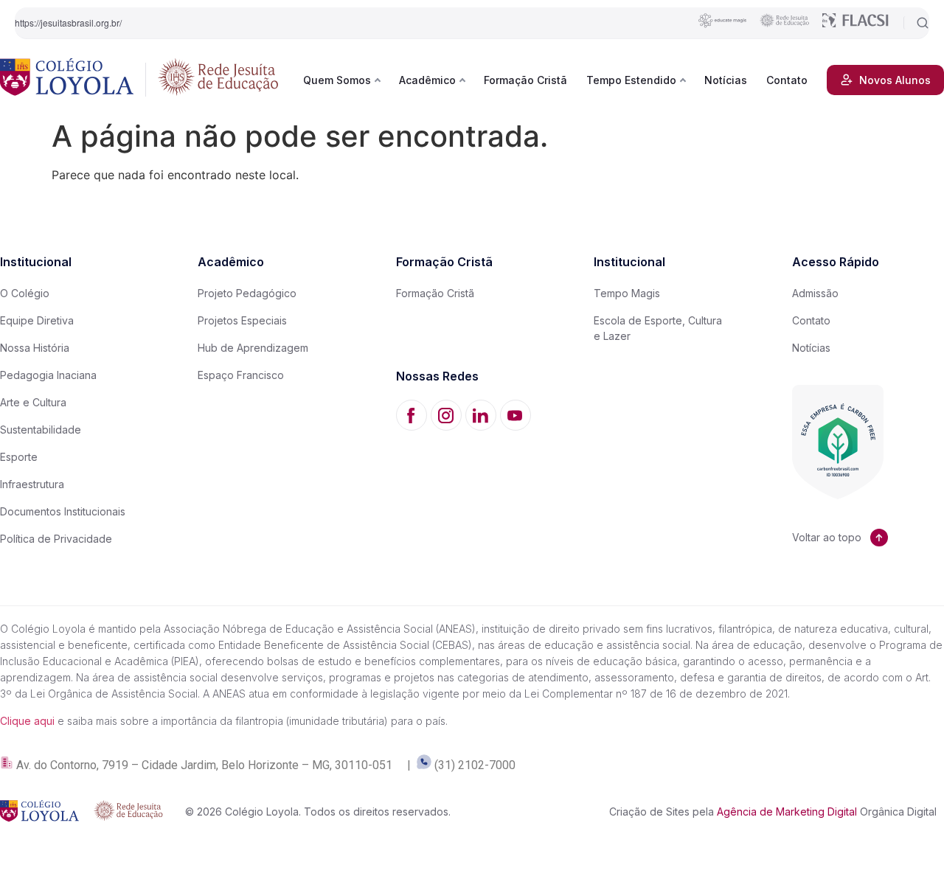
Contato (787, 80)
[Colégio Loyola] (66, 79)
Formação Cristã (525, 80)
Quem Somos (337, 80)
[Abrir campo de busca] (916, 22)
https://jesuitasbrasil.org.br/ (68, 22)
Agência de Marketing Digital (787, 811)
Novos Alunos (895, 80)
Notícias (725, 80)
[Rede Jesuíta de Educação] (218, 79)
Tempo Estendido (631, 80)
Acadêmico (427, 80)
